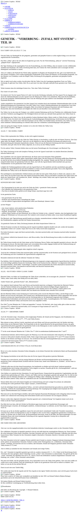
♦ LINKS (11, 29)
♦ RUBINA (12, 17)
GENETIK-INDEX (12, 500)
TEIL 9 (3, 500)
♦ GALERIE (8, 19)
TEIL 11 (21, 500)
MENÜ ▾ (3, 3)
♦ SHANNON (12, 13)
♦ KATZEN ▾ (9, 8)
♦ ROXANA (12, 15)
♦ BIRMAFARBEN (14, 22)
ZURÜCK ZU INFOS (8, 507)
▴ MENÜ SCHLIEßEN (12, 31)
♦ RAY (10, 12)
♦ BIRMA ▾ (8, 20)
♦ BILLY (11, 10)
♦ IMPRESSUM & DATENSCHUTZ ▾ (17, 27)
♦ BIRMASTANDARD (15, 24)
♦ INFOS (7, 25)
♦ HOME (7, 6)
